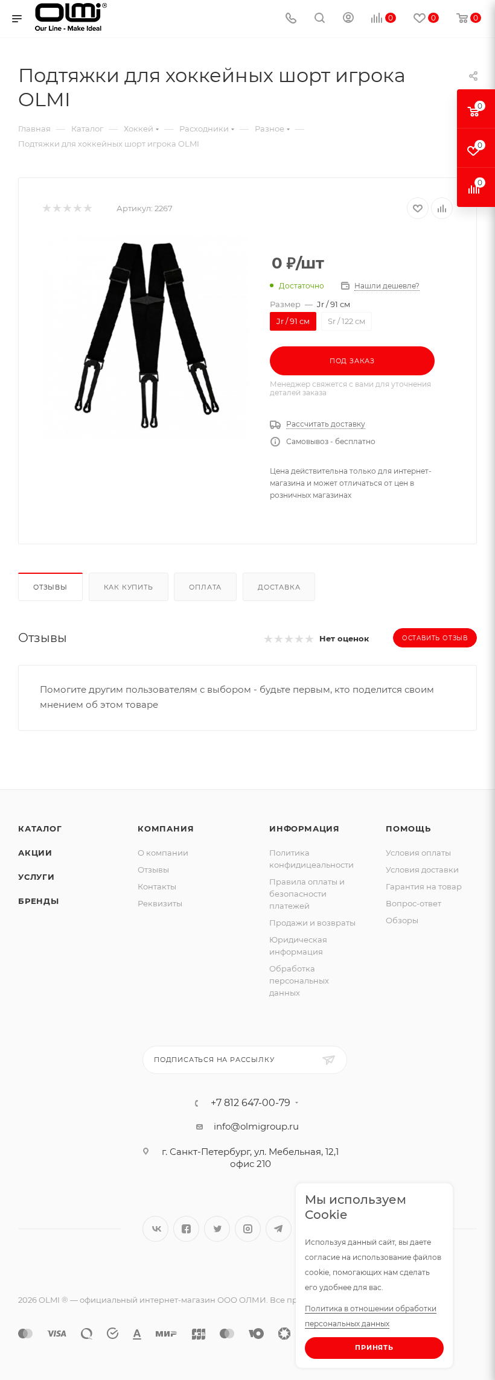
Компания (166, 828)
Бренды (38, 901)
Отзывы (50, 587)
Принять (374, 1347)
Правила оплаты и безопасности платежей (307, 894)
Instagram (248, 1229)
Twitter (217, 1229)
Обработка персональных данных (299, 980)
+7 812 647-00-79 (250, 1103)
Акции (35, 852)
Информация (304, 828)
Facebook (186, 1229)
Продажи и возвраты (312, 922)
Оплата (205, 587)
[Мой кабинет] (348, 19)
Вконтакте (155, 1229)
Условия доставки (422, 869)
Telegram (279, 1229)
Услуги (36, 877)
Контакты (157, 886)
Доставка (279, 587)
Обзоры (402, 920)
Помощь (408, 828)
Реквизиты (160, 903)
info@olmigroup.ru (256, 1126)
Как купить (128, 587)
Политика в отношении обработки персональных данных (370, 1316)
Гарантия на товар (424, 886)
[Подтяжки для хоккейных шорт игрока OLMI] (146, 336)
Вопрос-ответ (413, 903)
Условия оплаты (418, 852)
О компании (163, 852)
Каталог (40, 828)
